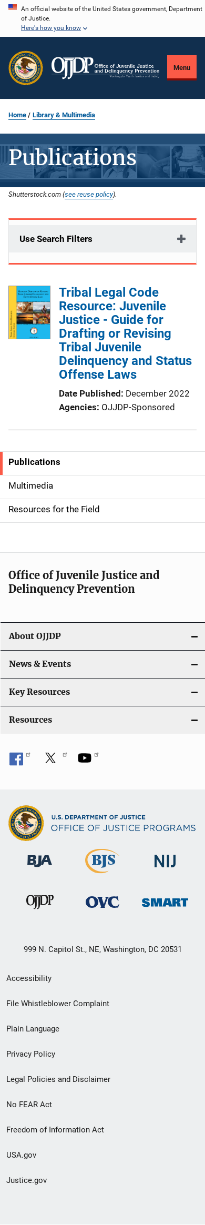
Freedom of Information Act (55, 1130)
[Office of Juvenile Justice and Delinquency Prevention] (40, 911)
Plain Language (32, 1029)
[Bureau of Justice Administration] (39, 869)
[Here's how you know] (102, 18)
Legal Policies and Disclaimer (58, 1079)
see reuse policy (89, 194)
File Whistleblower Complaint (57, 1003)
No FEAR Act (29, 1104)
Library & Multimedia (64, 115)
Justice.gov (26, 1180)
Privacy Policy (30, 1054)
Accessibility (29, 978)
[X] (54, 761)
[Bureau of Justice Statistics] (102, 875)
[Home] (105, 68)
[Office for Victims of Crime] (102, 909)
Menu (181, 68)
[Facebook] (20, 761)
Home (17, 115)
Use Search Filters (56, 239)
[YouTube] (88, 761)
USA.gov (21, 1155)
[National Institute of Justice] (165, 869)
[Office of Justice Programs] (25, 67)
